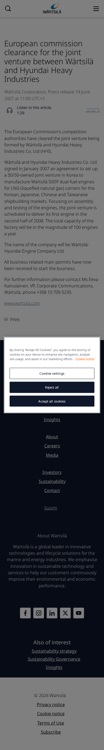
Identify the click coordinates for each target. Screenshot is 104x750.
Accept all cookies (51, 401)
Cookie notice (84, 359)
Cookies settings (52, 373)
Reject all (52, 387)
